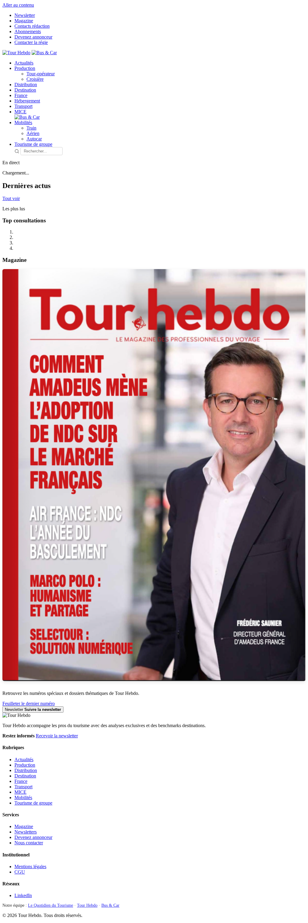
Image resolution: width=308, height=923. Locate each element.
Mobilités (23, 122)
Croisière (35, 79)
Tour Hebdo (87, 905)
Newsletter (24, 15)
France (20, 95)
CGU (19, 871)
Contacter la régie (31, 42)
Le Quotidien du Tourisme (50, 905)
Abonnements (27, 31)
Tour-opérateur (40, 73)
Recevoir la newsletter (57, 735)
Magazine (23, 20)
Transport (23, 106)
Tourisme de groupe (33, 144)
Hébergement (27, 100)
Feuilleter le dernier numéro (28, 703)
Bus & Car (110, 905)
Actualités (23, 62)
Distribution (25, 84)
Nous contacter (28, 842)
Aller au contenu (18, 5)
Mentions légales (30, 866)
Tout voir (11, 198)
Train (31, 127)
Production (24, 68)
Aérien (32, 133)
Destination (25, 90)
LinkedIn (23, 895)
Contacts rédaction (32, 26)
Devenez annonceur (33, 36)
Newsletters (25, 831)
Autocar (34, 138)
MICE (20, 111)
